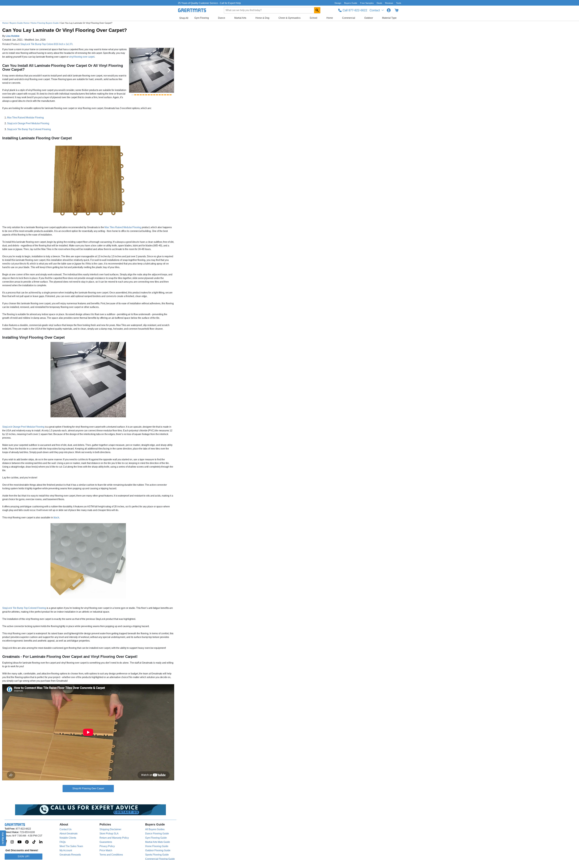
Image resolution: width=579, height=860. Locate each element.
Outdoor (368, 18)
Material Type (389, 18)
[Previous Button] (134, 70)
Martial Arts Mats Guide (157, 842)
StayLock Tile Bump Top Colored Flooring (29, 129)
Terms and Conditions (111, 854)
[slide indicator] (132, 94)
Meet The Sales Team (71, 846)
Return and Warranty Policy (114, 837)
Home (329, 18)
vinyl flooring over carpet (81, 56)
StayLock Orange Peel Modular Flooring (28, 123)
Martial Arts (240, 18)
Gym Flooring (201, 18)
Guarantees (106, 842)
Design (338, 3)
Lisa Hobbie (12, 36)
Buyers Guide (350, 3)
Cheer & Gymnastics (289, 18)
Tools (398, 3)
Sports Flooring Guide (157, 854)
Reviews (389, 3)
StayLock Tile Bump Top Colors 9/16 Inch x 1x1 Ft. (46, 44)
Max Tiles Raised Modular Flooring (25, 117)
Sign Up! (23, 856)
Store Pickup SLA (109, 833)
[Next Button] (169, 70)
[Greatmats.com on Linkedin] (40, 842)
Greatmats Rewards (70, 854)
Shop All (183, 18)
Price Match (106, 850)
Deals (379, 3)
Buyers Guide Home (20, 23)
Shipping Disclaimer (110, 829)
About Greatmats (69, 833)
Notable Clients (68, 837)
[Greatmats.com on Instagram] (12, 842)
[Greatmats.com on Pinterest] (27, 842)
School (313, 18)
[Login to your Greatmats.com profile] (389, 10)
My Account (66, 850)
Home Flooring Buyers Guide (45, 23)
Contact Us (65, 829)
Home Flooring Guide (156, 846)
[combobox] (272, 10)
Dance (221, 18)
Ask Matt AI (3, 838)
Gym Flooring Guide (156, 837)
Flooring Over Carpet (93, 788)
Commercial (348, 18)
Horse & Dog (262, 18)
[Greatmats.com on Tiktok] (34, 842)
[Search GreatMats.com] (317, 10)
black (56, 517)
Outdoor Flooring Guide (157, 850)
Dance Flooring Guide (157, 833)
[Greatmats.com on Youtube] (19, 842)
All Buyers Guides (155, 829)
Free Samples (367, 3)
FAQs (63, 842)
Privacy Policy (107, 846)
